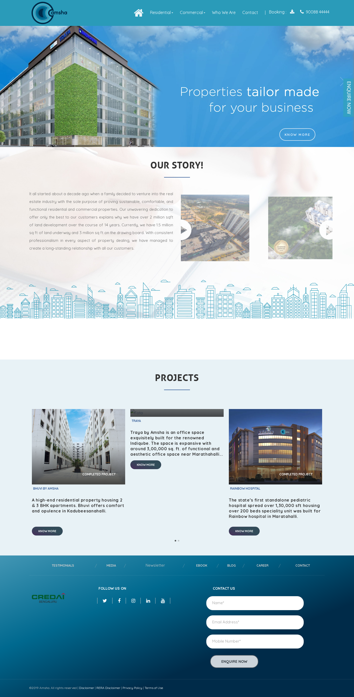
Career (262, 565)
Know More (297, 134)
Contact (250, 12)
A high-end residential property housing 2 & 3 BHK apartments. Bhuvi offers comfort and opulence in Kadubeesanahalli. (78, 505)
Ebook (201, 565)
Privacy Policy (132, 688)
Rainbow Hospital (245, 488)
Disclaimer (86, 688)
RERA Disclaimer (108, 688)
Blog (231, 565)
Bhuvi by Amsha (46, 488)
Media (111, 565)
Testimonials (63, 565)
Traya (136, 421)
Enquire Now (234, 661)
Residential (160, 12)
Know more (47, 531)
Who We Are (224, 12)
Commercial (191, 12)
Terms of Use (154, 688)
